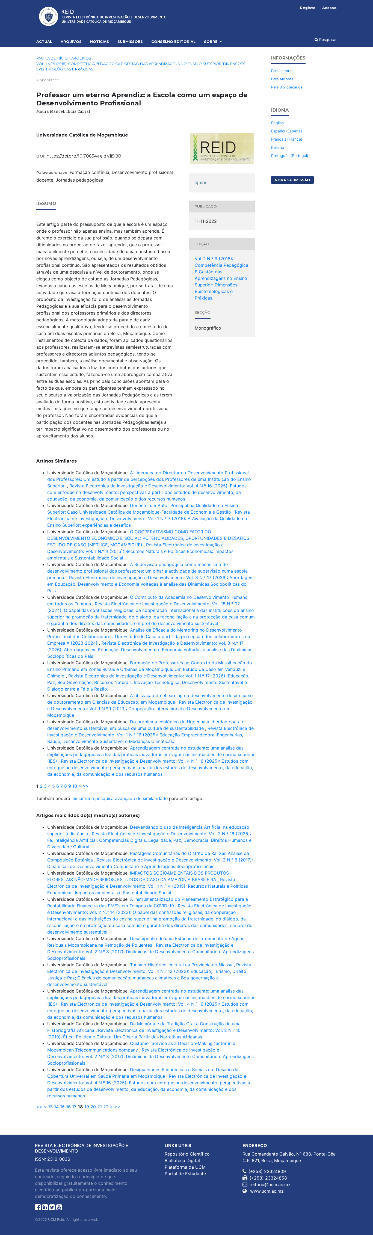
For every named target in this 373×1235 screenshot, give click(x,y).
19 (86, 1106)
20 (93, 1106)
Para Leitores (282, 71)
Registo (308, 7)
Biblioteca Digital (182, 1160)
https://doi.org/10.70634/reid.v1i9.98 (83, 156)
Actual (44, 41)
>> (86, 786)
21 (99, 1106)
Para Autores (282, 79)
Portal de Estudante (185, 1173)
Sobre (211, 41)
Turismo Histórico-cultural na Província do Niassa (182, 964)
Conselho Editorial (173, 41)
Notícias (99, 41)
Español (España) (286, 131)
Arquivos (71, 41)
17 (74, 1106)
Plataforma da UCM (185, 1167)
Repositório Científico (187, 1154)
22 (106, 1106)
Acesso (329, 7)
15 (62, 1106)
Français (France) (286, 139)
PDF (203, 183)
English (277, 122)
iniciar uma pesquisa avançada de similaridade (120, 798)
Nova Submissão (292, 180)
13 (50, 1106)
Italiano (277, 147)
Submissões (130, 41)
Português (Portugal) (289, 155)
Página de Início (52, 58)
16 (68, 1106)
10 (74, 786)
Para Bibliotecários (286, 87)
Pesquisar (327, 39)
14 (56, 1106)
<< (39, 1106)
